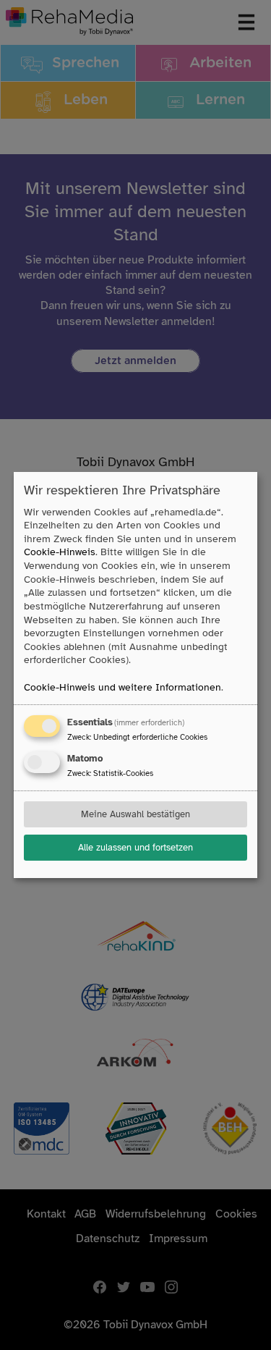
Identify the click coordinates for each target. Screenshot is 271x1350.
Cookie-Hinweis (59, 552)
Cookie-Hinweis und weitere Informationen (122, 687)
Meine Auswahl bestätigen (135, 814)
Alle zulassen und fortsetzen (135, 847)
